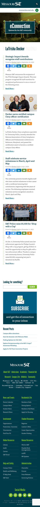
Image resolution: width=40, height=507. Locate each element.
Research (8, 376)
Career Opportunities (28, 430)
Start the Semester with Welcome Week (15, 337)
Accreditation (7, 385)
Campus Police (7, 468)
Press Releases (26, 474)
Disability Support (23, 387)
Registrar (24, 423)
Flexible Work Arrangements (26, 449)
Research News (7, 412)
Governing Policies (27, 478)
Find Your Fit (7, 433)
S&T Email (6, 455)
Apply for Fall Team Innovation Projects (15, 349)
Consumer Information (24, 385)
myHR (23, 453)
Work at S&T (25, 445)
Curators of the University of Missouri (22, 502)
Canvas (5, 451)
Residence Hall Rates (28, 409)
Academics (23, 371)
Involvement (7, 418)
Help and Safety (8, 463)
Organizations (7, 423)
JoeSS (5, 448)
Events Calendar (8, 402)
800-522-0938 (17, 383)
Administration (26, 463)
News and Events (8, 397)
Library (5, 445)
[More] (29, 65)
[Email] (24, 65)
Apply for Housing (27, 412)
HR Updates (25, 456)
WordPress (20, 504)
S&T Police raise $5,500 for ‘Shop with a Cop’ (20, 225)
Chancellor (25, 468)
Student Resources (28, 418)
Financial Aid (32, 371)
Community (31, 376)
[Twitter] (13, 65)
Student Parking (26, 433)
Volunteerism (7, 430)
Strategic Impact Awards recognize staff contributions (19, 57)
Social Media (20, 490)
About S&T (6, 371)
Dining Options (26, 405)
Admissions (15, 371)
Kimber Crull (16, 62)
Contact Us (29, 383)
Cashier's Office (26, 427)
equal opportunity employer (27, 500)
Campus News (7, 405)
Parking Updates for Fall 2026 (12, 340)
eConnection (20, 26)
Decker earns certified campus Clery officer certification (19, 115)
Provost (24, 471)
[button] (36, 4)
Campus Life (16, 376)
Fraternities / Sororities (10, 427)
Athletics (24, 376)
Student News (7, 409)
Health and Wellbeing (9, 471)
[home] (16, 4)
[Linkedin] (18, 65)
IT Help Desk (7, 474)
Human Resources (27, 440)
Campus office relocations (11, 333)
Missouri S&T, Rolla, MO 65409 (15, 381)
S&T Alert (6, 478)
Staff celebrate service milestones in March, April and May (20, 161)
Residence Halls (26, 402)
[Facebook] (8, 65)
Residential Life (27, 397)
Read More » (9, 89)
